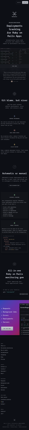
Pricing (3, 359)
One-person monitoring (7, 347)
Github (2, 404)
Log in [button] (18, 2)
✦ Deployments (7, 319)
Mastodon (3, 371)
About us (3, 345)
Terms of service (22, 426)
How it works (4, 350)
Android (3, 411)
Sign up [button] (25, 2)
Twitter (3, 368)
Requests (3, 380)
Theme (2, 401)
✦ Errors (4, 315)
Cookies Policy (6, 426)
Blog (2, 357)
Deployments (4, 387)
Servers (3, 389)
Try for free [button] (7, 328)
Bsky (2, 373)
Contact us (3, 366)
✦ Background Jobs (9, 312)
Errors (2, 385)
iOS (2, 413)
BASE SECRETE (22, 423)
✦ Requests (5, 308)
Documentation (4, 352)
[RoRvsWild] (14, 420)
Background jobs (5, 383)
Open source (4, 397)
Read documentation (14, 185)
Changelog (3, 354)
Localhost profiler (6, 399)
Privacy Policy (14, 426)
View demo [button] (14, 66)
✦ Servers (5, 322)
